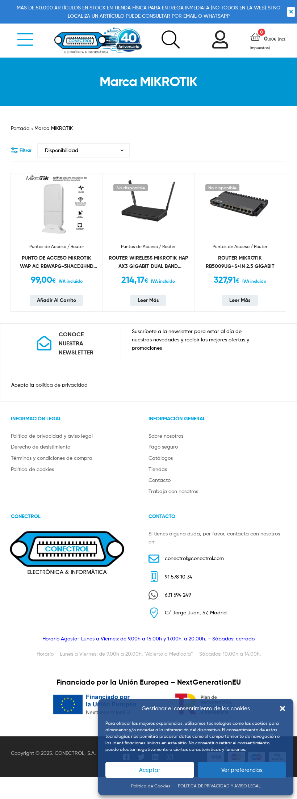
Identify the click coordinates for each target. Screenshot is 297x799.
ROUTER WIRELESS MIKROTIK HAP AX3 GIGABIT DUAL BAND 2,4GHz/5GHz (148, 262)
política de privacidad (61, 385)
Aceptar (149, 770)
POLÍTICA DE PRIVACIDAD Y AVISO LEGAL (219, 786)
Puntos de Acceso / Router (56, 246)
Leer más (148, 300)
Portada (20, 128)
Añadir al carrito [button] (56, 300)
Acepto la (49, 385)
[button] (282, 708)
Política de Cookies (151, 786)
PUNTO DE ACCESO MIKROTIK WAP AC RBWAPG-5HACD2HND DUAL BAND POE (56, 262)
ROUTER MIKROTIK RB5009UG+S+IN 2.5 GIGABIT (240, 262)
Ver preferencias (242, 770)
